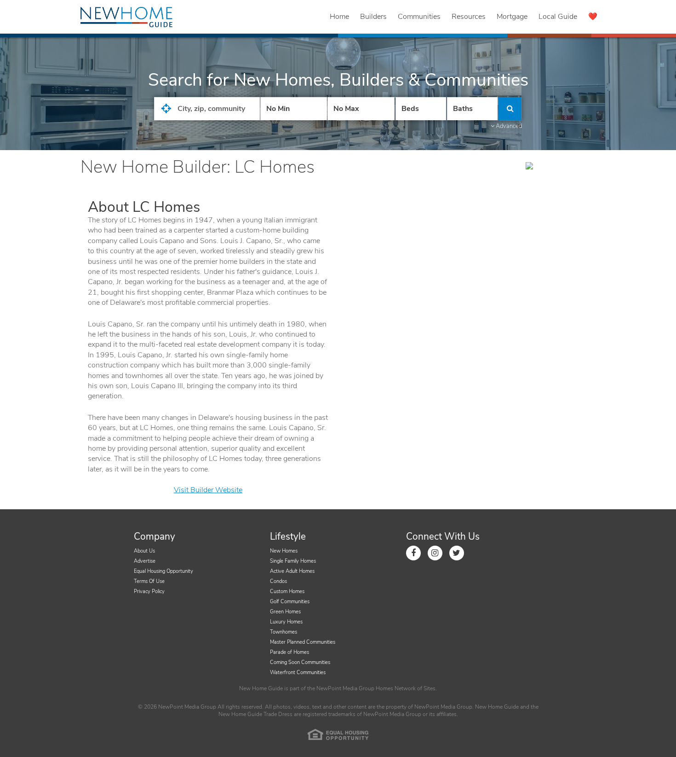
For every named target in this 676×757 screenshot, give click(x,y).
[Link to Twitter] (456, 553)
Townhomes (283, 632)
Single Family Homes (293, 561)
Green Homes (285, 611)
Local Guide (558, 17)
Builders (373, 17)
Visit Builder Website (208, 490)
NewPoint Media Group (345, 688)
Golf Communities (289, 601)
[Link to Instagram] (435, 553)
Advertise (144, 561)
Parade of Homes (289, 652)
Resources (469, 17)
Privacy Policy (149, 591)
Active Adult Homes (292, 571)
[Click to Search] (509, 108)
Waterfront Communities (298, 672)
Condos (278, 581)
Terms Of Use (149, 581)
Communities (419, 17)
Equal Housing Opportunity (163, 571)
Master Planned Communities (302, 642)
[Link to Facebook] (413, 553)
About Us (144, 550)
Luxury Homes (286, 621)
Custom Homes (287, 591)
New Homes (284, 550)
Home (339, 17)
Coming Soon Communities (300, 662)
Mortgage (512, 17)
